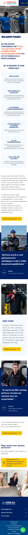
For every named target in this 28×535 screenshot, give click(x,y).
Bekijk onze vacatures (10, 219)
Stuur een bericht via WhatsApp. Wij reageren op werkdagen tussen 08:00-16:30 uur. (15, 463)
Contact (14, 531)
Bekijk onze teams (10, 349)
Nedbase (17, 533)
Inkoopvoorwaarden (14, 527)
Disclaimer (14, 524)
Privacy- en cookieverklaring (14, 525)
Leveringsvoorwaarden (14, 529)
